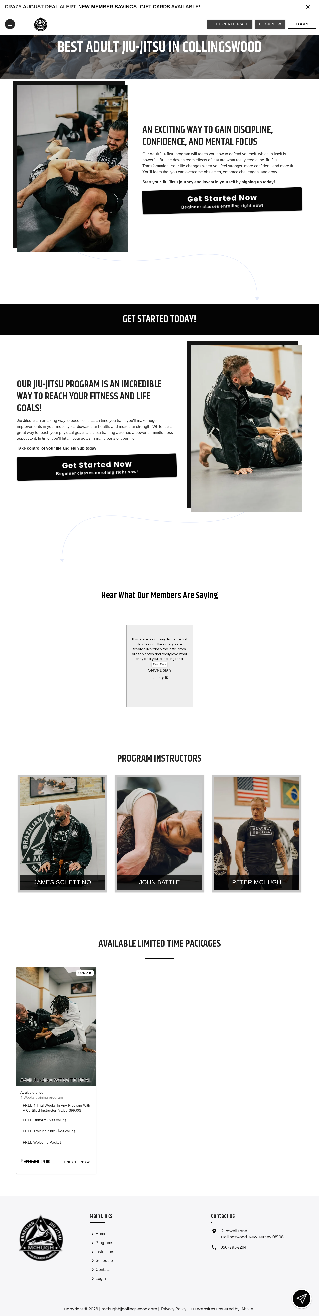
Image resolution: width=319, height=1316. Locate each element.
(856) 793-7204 (232, 1247)
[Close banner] (308, 6)
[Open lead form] (302, 1299)
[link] (117, 1234)
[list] (117, 1257)
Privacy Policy (173, 1309)
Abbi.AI (247, 1309)
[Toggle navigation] (10, 24)
